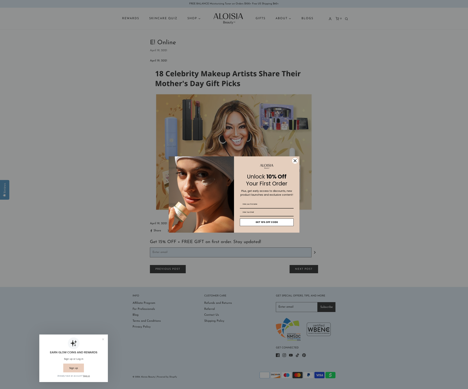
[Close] (295, 160)
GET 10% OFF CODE (267, 222)
